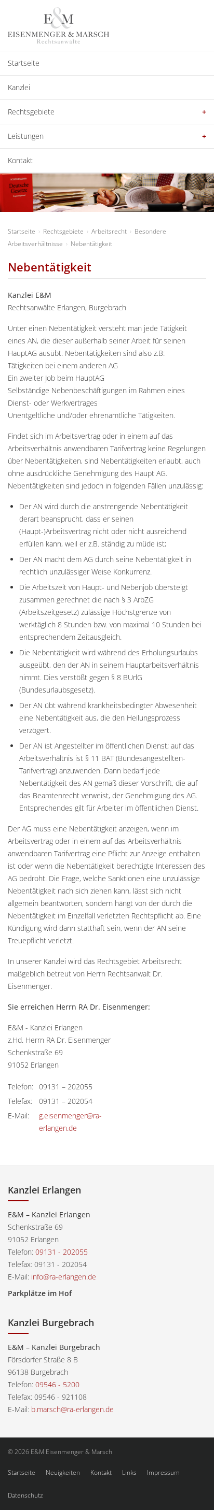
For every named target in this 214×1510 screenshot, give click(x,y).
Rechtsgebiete (31, 112)
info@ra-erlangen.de (63, 1277)
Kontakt (20, 160)
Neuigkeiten (63, 1472)
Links (129, 1472)
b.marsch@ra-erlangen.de (72, 1409)
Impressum (163, 1472)
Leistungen (26, 136)
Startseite (23, 63)
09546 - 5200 (57, 1384)
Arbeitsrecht (109, 231)
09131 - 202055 (61, 1252)
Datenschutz (25, 1495)
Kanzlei (19, 87)
